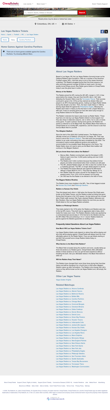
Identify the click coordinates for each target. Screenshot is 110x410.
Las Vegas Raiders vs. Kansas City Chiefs (70, 327)
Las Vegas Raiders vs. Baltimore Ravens (70, 294)
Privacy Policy (79, 386)
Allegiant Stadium (75, 138)
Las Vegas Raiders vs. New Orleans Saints (70, 343)
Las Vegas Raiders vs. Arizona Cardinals (70, 288)
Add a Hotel (35, 386)
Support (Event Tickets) (44, 382)
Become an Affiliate (24, 386)
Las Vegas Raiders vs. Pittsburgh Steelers (70, 353)
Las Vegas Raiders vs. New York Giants (69, 346)
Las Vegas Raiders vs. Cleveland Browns (70, 307)
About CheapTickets (10, 382)
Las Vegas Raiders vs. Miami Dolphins (69, 335)
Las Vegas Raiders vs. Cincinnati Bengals (70, 304)
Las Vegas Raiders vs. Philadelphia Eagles (70, 351)
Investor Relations (78, 382)
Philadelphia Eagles (86, 107)
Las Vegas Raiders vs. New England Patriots (71, 340)
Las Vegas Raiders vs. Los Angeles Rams (70, 333)
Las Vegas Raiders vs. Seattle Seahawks (70, 359)
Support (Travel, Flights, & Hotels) (27, 382)
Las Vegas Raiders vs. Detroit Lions (68, 314)
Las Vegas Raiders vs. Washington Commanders (72, 366)
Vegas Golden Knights (63, 280)
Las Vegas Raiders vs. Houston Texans (69, 320)
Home (5, 40)
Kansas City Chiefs (65, 185)
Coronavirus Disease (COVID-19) (62, 382)
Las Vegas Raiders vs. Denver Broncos (69, 312)
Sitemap (87, 386)
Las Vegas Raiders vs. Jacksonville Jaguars (71, 325)
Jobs (86, 382)
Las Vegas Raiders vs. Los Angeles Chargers (71, 330)
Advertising (101, 382)
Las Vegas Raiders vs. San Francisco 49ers (71, 356)
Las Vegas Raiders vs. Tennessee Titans (70, 364)
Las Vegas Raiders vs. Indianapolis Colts (70, 322)
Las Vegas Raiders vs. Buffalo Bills (67, 296)
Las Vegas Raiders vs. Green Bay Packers (70, 317)
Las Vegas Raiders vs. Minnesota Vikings (70, 338)
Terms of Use (70, 386)
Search (82, 12)
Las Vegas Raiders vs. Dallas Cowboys (69, 309)
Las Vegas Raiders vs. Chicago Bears (69, 301)
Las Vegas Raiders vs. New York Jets (68, 348)
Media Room (93, 382)
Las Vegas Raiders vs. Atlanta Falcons (69, 291)
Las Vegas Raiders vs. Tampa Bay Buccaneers (72, 361)
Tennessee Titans (88, 99)
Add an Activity (44, 386)
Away (13, 40)
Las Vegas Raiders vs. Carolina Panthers (70, 299)
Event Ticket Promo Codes (57, 386)
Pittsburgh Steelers (81, 185)
